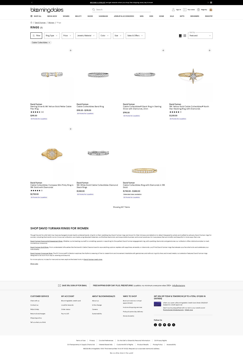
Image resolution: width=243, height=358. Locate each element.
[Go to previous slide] (31, 2)
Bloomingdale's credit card (71, 301)
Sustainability (97, 314)
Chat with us (34, 301)
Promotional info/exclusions (173, 310)
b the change (97, 305)
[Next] (71, 74)
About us (95, 301)
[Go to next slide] (208, 2)
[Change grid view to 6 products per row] (185, 35)
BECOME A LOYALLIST (97, 2)
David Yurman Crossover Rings (41, 253)
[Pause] (211, 2)
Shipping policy (36, 318)
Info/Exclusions (178, 286)
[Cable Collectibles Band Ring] (98, 74)
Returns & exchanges (37, 314)
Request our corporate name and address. (144, 349)
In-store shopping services (132, 307)
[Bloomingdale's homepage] (31, 23)
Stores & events (128, 316)
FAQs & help (34, 309)
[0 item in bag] (211, 9)
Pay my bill (65, 314)
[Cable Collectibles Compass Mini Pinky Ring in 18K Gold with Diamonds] (52, 153)
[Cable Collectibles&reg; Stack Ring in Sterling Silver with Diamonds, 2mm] (144, 74)
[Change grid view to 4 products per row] (180, 36)
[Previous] (33, 74)
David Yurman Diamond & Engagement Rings (46, 241)
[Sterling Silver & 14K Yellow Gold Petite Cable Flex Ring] (52, 74)
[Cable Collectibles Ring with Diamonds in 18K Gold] (144, 153)
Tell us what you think (38, 322)
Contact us (34, 305)
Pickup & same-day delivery (133, 312)
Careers (95, 309)
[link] (52, 111)
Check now (189, 310)
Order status (65, 309)
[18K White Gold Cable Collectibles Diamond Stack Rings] (98, 153)
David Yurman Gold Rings (39, 247)
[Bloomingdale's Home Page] (47, 10)
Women (51, 23)
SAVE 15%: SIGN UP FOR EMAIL (74, 286)
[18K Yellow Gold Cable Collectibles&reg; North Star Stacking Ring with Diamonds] (191, 74)
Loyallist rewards (67, 305)
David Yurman (40, 23)
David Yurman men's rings (93, 259)
